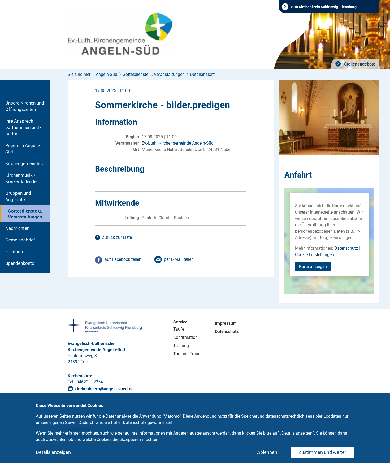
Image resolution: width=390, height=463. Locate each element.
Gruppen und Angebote (18, 196)
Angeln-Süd (106, 74)
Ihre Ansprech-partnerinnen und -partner (23, 127)
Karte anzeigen (313, 266)
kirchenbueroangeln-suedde (104, 388)
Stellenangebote (359, 64)
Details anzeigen (53, 452)
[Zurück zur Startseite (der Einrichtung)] (25, 88)
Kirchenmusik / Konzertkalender (21, 178)
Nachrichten (17, 228)
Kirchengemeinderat (25, 163)
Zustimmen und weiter (322, 452)
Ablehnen (267, 452)
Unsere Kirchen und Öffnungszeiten (24, 106)
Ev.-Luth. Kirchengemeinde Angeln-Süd (178, 143)
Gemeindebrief (20, 240)
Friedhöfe (14, 251)
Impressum (226, 323)
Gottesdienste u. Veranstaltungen (25, 213)
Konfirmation (185, 337)
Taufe (178, 329)
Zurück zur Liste (117, 237)
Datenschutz (346, 248)
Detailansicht (202, 74)
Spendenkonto (19, 263)
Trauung (181, 345)
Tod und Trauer (187, 353)
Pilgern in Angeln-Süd (22, 148)
